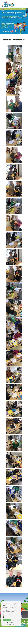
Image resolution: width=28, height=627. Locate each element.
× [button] (19, 602)
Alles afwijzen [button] (16, 619)
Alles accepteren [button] (6, 619)
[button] (11, 622)
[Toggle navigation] (25, 4)
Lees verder (10, 612)
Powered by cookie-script (11, 624)
